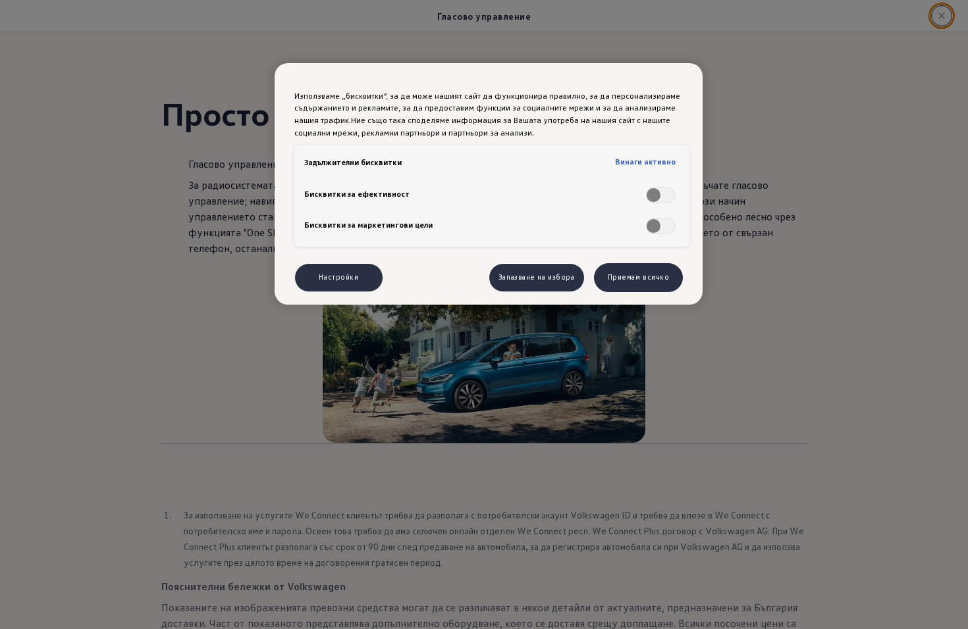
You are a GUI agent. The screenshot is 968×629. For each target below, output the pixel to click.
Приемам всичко (639, 277)
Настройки (338, 277)
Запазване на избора (536, 277)
